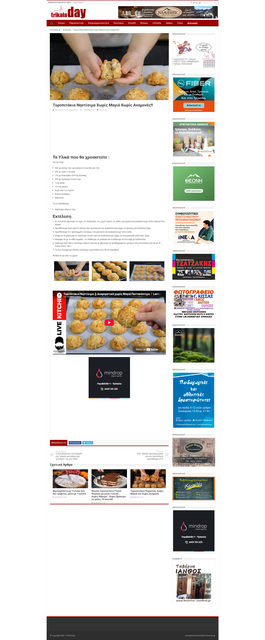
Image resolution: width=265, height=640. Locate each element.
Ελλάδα (132, 23)
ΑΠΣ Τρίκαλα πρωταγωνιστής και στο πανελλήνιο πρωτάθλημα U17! (150, 455)
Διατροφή (192, 23)
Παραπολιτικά (76, 23)
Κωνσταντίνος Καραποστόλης (66, 110)
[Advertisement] (109, 132)
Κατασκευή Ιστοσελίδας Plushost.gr (200, 635)
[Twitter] (194, 2)
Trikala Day (51, 23)
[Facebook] (191, 2)
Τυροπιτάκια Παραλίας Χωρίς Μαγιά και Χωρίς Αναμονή (146, 492)
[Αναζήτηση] (216, 2)
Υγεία (180, 23)
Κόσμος (144, 23)
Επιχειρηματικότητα (98, 23)
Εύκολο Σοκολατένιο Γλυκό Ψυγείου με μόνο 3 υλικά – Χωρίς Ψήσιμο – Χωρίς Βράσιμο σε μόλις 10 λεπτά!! (109, 495)
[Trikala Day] (66, 11)
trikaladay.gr (55, 29)
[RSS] (200, 2)
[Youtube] (197, 2)
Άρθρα (169, 23)
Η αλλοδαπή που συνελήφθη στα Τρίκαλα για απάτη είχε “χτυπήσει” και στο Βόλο (68, 455)
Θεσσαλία (119, 23)
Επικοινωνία (78, 2)
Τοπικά (61, 23)
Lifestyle (157, 23)
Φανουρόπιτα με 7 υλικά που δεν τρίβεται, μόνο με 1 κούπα (69, 492)
